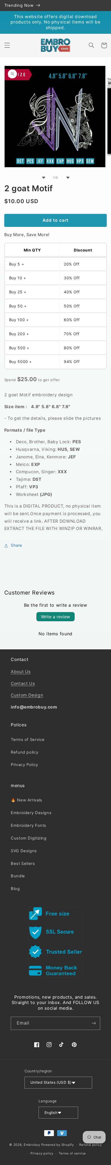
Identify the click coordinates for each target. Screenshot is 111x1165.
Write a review (55, 616)
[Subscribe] (94, 1023)
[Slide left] (43, 177)
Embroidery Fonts (28, 825)
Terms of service (72, 1153)
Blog (15, 888)
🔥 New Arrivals (26, 800)
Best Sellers (23, 863)
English (50, 1112)
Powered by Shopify (57, 1145)
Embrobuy (32, 1145)
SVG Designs (24, 850)
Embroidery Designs (31, 812)
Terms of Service (28, 739)
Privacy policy (41, 1153)
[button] (7, 45)
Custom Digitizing (29, 838)
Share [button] (16, 545)
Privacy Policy (24, 764)
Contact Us (23, 683)
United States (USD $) (51, 1082)
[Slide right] (68, 177)
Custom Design (27, 695)
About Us (21, 671)
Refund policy (24, 752)
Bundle (18, 876)
